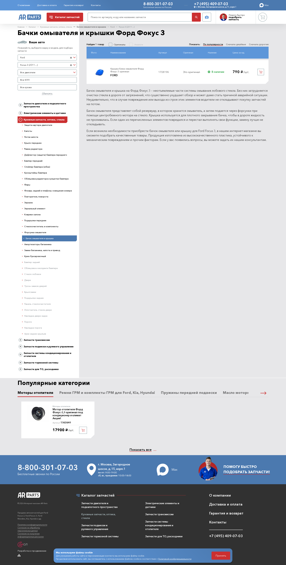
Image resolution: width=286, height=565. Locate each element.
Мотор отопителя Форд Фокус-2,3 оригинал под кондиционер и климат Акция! (68, 414)
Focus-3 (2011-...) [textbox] (29, 65)
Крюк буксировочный (35, 256)
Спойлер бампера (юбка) (37, 166)
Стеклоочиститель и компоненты (41, 226)
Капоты (28, 131)
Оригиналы (119, 44)
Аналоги (138, 44)
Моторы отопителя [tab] (35, 392)
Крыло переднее (33, 143)
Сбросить (47, 93)
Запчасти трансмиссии (37, 340)
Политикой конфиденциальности (174, 559)
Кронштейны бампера (35, 172)
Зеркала (28, 202)
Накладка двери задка (35, 316)
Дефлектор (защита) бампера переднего (45, 155)
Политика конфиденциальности (32, 524)
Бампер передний (33, 161)
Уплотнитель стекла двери (38, 310)
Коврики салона (32, 214)
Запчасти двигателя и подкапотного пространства (45, 105)
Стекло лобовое (32, 274)
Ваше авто (37, 42)
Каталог (32, 27)
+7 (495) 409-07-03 (211, 4)
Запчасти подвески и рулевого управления (48, 346)
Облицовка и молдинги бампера (41, 268)
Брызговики (30, 292)
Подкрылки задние (34, 298)
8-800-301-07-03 (158, 4)
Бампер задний (32, 262)
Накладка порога (33, 327)
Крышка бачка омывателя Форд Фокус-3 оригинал (127, 70)
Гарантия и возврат (74, 5)
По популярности (213, 44)
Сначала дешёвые (236, 44)
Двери (27, 280)
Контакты (96, 5)
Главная (21, 27)
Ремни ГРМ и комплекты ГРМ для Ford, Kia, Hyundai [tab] (107, 392)
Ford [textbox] (22, 57)
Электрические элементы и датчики (45, 113)
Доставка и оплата (47, 5)
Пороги (28, 322)
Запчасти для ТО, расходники (41, 369)
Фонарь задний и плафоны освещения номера (48, 190)
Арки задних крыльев (35, 333)
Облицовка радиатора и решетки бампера (46, 178)
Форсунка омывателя (35, 232)
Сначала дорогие (259, 44)
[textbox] (47, 72)
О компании (24, 5)
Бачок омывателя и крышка (91, 27)
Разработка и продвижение (32, 550)
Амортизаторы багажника (37, 244)
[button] (263, 392)
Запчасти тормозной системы (41, 362)
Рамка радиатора (33, 149)
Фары (27, 184)
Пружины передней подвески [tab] (189, 392)
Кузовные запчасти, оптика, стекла (56, 27)
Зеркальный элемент (34, 208)
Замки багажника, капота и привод (42, 250)
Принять (221, 555)
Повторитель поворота (36, 196)
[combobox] (47, 58)
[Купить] (260, 72)
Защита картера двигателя (38, 125)
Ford (112, 27)
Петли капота (31, 137)
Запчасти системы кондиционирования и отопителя (47, 354)
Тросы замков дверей (35, 286)
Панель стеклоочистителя (37, 304)
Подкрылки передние (35, 220)
